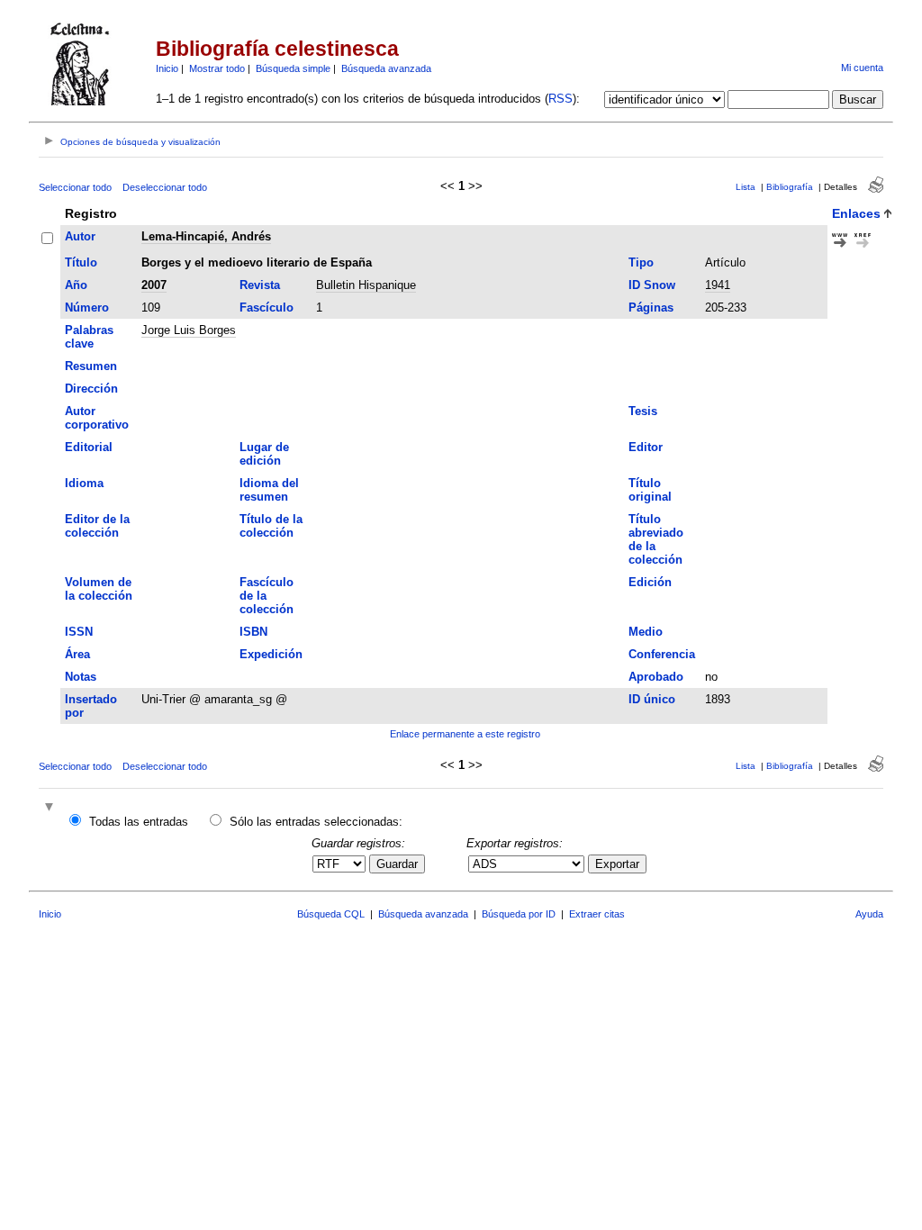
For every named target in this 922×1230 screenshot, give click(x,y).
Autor (80, 236)
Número (87, 307)
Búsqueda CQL (331, 914)
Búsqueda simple (293, 68)
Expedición (271, 654)
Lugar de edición (264, 453)
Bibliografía (789, 187)
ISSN (79, 631)
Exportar (617, 864)
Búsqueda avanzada (386, 68)
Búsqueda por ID (519, 914)
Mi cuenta (862, 67)
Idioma (84, 483)
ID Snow (651, 285)
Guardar (397, 864)
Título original (650, 489)
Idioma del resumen (269, 489)
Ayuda (869, 914)
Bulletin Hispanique (366, 285)
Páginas (650, 307)
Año (76, 285)
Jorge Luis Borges (188, 330)
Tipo (641, 262)
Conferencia (661, 654)
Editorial (89, 447)
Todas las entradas (138, 821)
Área (77, 654)
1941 (717, 285)
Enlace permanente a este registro (465, 733)
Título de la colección (271, 525)
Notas (80, 676)
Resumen (91, 366)
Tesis (642, 411)
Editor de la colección (97, 525)
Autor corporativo (97, 417)
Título (81, 262)
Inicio (167, 68)
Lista (745, 187)
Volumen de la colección (98, 588)
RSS (560, 98)
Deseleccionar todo (164, 187)
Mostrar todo (217, 68)
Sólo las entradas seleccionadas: (316, 821)
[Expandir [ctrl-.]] (51, 808)
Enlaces (856, 213)
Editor (645, 447)
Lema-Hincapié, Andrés (206, 236)
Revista (260, 285)
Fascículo (267, 307)
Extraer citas (597, 914)
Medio (645, 631)
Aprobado (655, 676)
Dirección (91, 388)
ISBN (253, 631)
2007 (154, 285)
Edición (650, 582)
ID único (651, 699)
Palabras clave (89, 336)
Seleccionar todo (75, 187)
